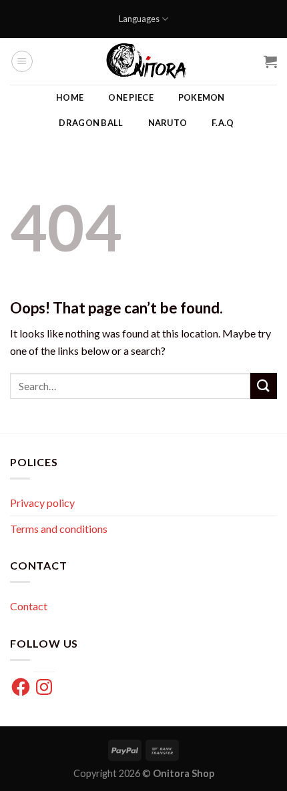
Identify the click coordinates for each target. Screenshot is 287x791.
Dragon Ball (91, 122)
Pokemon (201, 97)
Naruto (168, 122)
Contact (28, 606)
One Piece (130, 97)
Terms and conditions (58, 528)
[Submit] (263, 386)
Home (69, 97)
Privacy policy (42, 502)
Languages (139, 18)
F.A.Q (223, 122)
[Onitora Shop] (148, 61)
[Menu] (22, 61)
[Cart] (270, 61)
